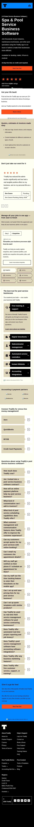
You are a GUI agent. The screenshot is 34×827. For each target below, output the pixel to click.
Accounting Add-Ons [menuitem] (8, 769)
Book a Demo (17, 111)
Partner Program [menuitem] (7, 739)
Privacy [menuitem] (4, 745)
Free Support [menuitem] (21, 745)
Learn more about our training (15, 329)
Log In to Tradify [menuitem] (22, 736)
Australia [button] (4, 791)
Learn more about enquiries (17, 262)
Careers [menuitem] (4, 742)
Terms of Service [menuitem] (7, 748)
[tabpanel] (17, 248)
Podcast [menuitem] (19, 766)
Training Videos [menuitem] (22, 751)
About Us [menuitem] (4, 736)
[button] (2, 206)
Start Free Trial (17, 68)
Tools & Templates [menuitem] (22, 763)
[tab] (8, 270)
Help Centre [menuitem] (20, 748)
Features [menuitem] (4, 763)
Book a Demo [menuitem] (21, 742)
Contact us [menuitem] (20, 739)
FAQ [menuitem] (18, 754)
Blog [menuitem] (18, 769)
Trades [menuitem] (4, 766)
